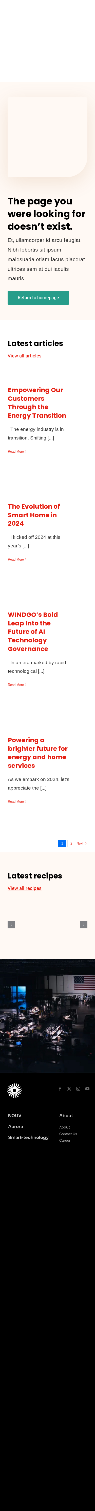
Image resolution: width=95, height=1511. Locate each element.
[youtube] (87, 1089)
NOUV (15, 1116)
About (64, 1127)
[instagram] (78, 1089)
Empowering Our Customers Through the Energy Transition (37, 403)
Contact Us (68, 1134)
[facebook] (60, 1089)
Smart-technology (28, 1137)
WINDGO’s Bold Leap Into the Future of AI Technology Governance (33, 631)
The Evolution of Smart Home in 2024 (34, 515)
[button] (11, 924)
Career (64, 1140)
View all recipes (25, 888)
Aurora (15, 1126)
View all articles (25, 355)
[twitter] (69, 1089)
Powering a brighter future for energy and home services (38, 753)
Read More (16, 451)
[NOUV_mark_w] (13, 8)
